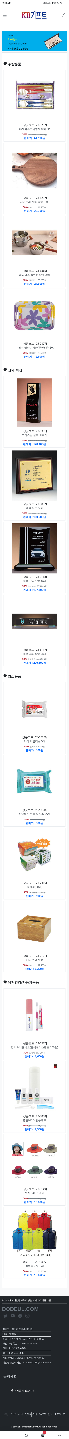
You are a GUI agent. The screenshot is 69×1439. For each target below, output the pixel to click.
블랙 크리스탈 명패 (34, 653)
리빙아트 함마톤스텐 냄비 (34, 274)
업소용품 (14, 676)
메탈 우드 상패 (34, 508)
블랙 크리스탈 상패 (34, 580)
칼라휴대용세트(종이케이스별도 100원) (34, 1047)
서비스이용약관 (42, 1300)
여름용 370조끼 (34, 1266)
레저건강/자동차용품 (23, 982)
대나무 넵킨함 (34, 959)
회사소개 (6, 1300)
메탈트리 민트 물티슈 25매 (34, 814)
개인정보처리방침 (23, 1300)
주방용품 (14, 64)
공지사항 (10, 1376)
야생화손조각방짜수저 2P (34, 129)
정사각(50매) (34, 887)
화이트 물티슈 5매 (34, 741)
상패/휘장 (14, 370)
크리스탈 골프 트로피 (34, 435)
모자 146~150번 (34, 1193)
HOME (7, 3)
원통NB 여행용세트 (34, 1120)
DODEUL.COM (20, 1309)
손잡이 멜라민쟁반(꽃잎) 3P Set (34, 347)
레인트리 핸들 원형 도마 (34, 202)
